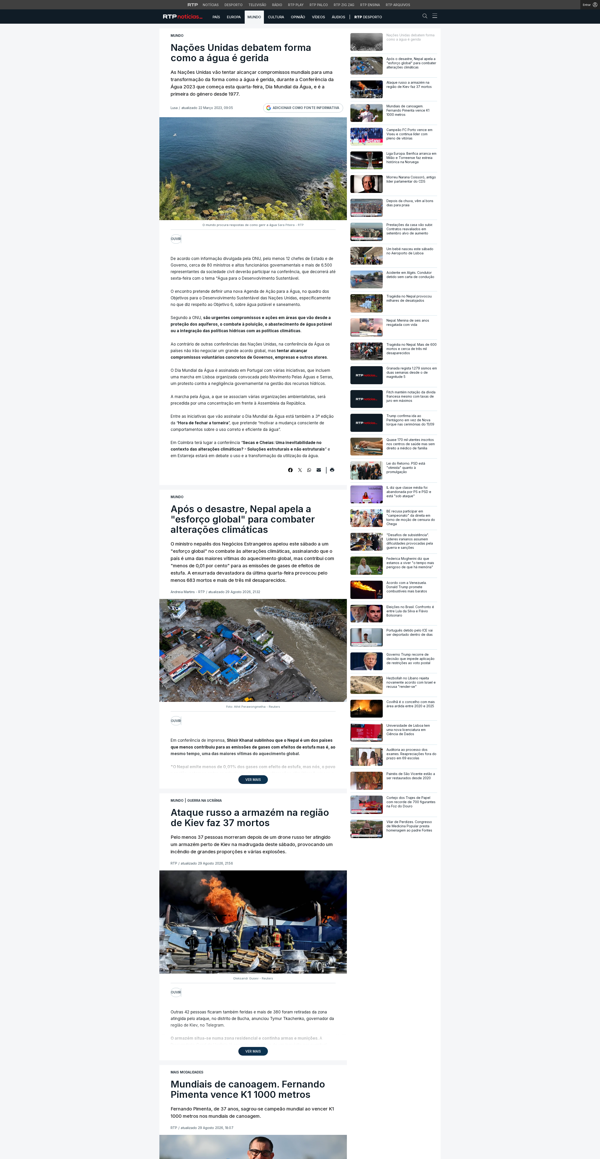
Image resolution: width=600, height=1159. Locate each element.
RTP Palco (319, 5)
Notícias (211, 5)
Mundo (254, 17)
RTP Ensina (370, 5)
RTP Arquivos (398, 5)
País (216, 17)
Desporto (234, 5)
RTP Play (296, 5)
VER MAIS (253, 780)
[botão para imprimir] (332, 471)
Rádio (277, 5)
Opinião (298, 17)
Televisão (257, 5)
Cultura (276, 17)
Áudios (338, 17)
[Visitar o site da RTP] (193, 4)
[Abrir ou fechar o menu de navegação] (433, 16)
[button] (426, 17)
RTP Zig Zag (344, 5)
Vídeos (318, 17)
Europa (234, 17)
